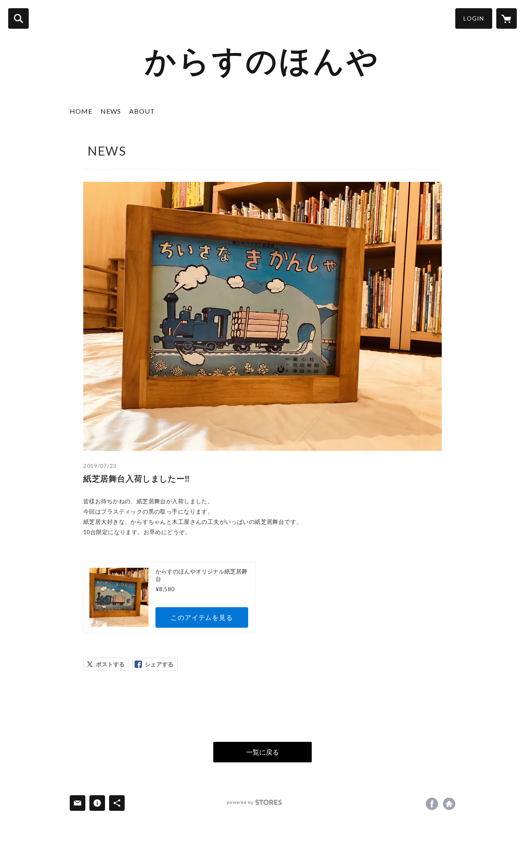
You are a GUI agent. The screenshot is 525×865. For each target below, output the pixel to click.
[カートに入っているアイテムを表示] (506, 18)
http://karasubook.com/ (449, 804)
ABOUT (142, 111)
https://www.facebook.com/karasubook (432, 804)
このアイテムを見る (202, 617)
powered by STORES (254, 802)
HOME (81, 111)
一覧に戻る (262, 752)
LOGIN (473, 18)
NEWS (110, 111)
